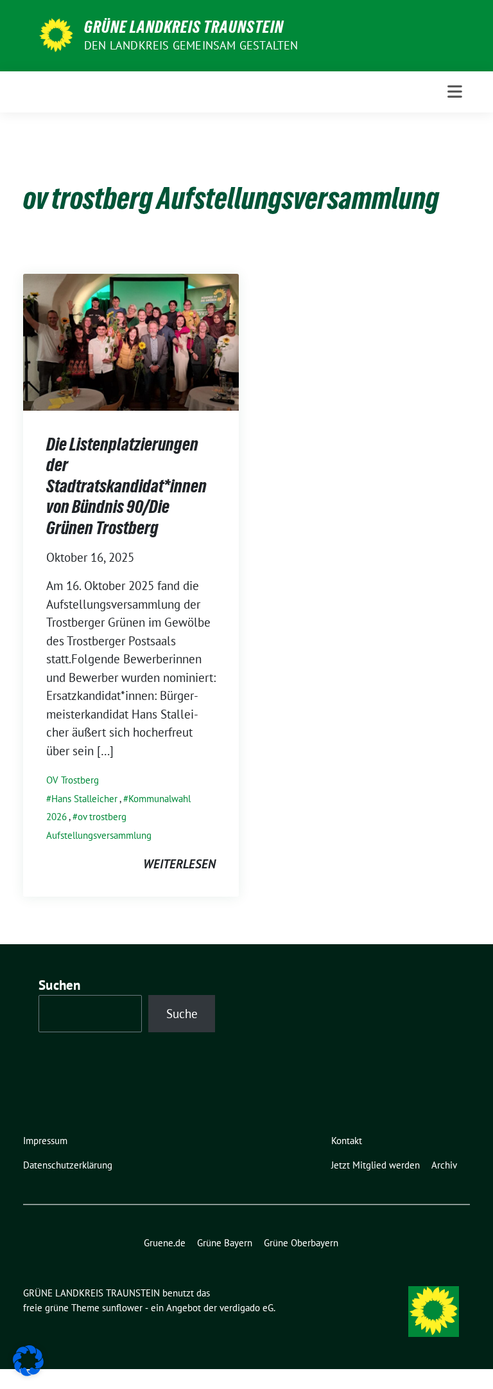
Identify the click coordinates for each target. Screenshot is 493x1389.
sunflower (122, 1308)
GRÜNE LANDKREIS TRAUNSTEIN (184, 27)
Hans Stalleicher (84, 799)
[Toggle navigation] (455, 91)
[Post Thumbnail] (131, 340)
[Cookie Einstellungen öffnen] (28, 1359)
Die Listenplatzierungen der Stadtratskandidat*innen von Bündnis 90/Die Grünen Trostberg (126, 486)
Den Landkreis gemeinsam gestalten (191, 45)
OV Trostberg (72, 780)
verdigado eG (246, 1308)
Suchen (60, 985)
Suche (182, 1013)
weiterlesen (179, 864)
